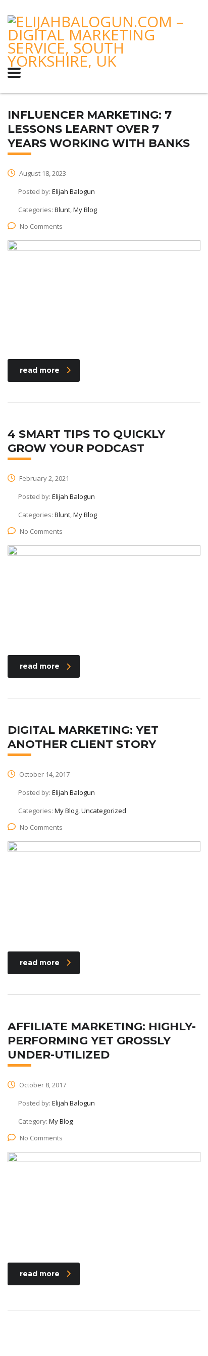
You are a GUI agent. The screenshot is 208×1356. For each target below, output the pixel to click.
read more (40, 370)
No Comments (41, 226)
